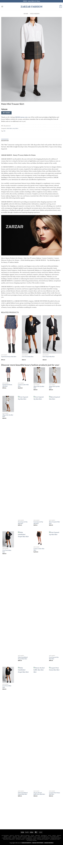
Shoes (54, 835)
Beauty (12, 835)
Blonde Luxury (22, 836)
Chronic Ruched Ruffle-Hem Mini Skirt (39, 793)
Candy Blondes (6, 838)
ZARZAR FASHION (31, 6)
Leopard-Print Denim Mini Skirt (54, 793)
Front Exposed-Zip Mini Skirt (22, 522)
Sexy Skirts (34, 13)
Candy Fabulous (16, 838)
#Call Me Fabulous (43, 836)
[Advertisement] (31, 815)
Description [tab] (5, 140)
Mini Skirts (9, 128)
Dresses (37, 835)
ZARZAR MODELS (48, 842)
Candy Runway (46, 838)
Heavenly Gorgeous (9, 839)
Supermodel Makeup (43, 839)
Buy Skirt (6, 113)
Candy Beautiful (54, 836)
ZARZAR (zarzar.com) (21, 117)
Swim (10, 836)
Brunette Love (32, 836)
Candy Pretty (37, 838)
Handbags (44, 835)
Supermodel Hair (31, 839)
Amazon (15, 836)
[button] (2, 7)
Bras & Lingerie (25, 835)
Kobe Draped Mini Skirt (49, 356)
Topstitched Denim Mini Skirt (8, 356)
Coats (32, 835)
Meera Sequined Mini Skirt (54, 522)
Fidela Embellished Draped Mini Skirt (23, 658)
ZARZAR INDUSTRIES (37, 842)
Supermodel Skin (55, 839)
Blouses (17, 835)
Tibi (4, 131)
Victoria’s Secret (32, 840)
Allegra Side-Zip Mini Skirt (39, 387)
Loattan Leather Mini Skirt (23, 385)
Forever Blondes (56, 838)
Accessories (5, 835)
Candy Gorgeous (27, 838)
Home (26, 13)
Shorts (59, 835)
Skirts (5, 836)
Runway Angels (20, 839)
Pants (49, 835)
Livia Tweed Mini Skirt (27, 356)
